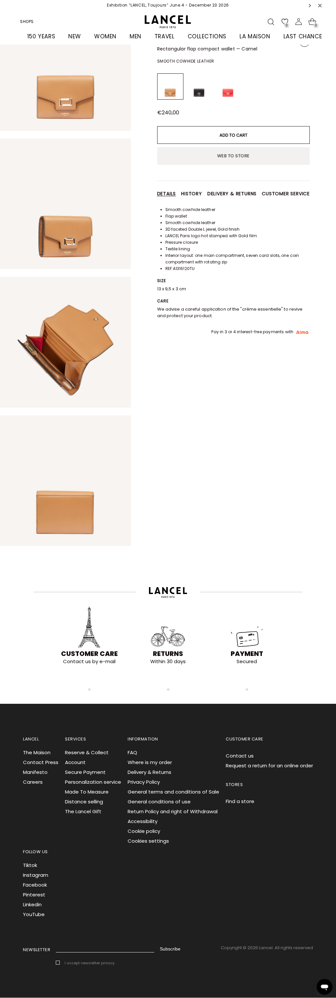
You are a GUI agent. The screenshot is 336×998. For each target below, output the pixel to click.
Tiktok (30, 865)
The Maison (37, 752)
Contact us (240, 755)
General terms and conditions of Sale (173, 791)
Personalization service (93, 781)
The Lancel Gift (83, 811)
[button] (310, 5)
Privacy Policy (144, 781)
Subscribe (170, 948)
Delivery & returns (232, 193)
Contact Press (40, 762)
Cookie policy (144, 831)
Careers (33, 781)
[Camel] (170, 86)
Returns (168, 654)
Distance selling (84, 801)
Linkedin (32, 904)
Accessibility (143, 821)
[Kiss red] (228, 86)
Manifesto (35, 772)
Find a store (240, 801)
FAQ (132, 752)
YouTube (34, 914)
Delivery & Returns (149, 772)
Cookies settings (148, 840)
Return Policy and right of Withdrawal (173, 811)
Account (75, 762)
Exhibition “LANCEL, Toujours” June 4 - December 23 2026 (168, 5)
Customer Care (89, 654)
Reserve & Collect (87, 752)
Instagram (35, 875)
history (191, 193)
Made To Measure (87, 791)
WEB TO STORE (233, 156)
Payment (247, 654)
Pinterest (34, 894)
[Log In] (298, 21)
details (166, 193)
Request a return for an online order (269, 765)
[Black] (199, 86)
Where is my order (150, 762)
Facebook (35, 884)
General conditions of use (159, 801)
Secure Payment (85, 772)
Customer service (286, 193)
